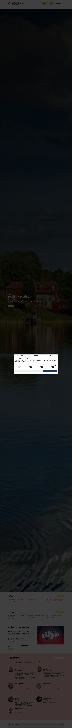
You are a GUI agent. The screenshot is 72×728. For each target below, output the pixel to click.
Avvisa (22, 371)
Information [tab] (36, 355)
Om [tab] (50, 355)
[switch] (30, 367)
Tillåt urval (36, 371)
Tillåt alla (50, 371)
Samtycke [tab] (21, 355)
